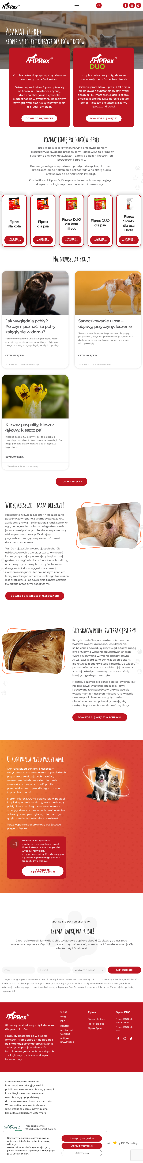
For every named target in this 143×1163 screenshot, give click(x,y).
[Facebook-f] (125, 5)
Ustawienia (82, 1153)
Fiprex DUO (122, 1012)
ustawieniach (20, 1153)
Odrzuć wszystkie (82, 1145)
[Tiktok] (138, 5)
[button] (76, 5)
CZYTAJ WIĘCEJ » (14, 355)
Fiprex (92, 1012)
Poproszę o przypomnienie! (43, 871)
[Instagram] (132, 5)
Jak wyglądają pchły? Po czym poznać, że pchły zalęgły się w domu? (30, 326)
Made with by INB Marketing (119, 1143)
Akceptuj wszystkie (82, 1138)
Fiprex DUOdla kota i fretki (71, 224)
